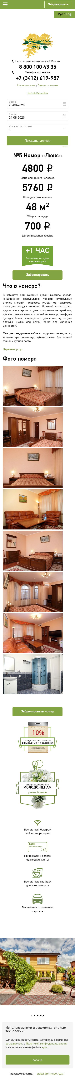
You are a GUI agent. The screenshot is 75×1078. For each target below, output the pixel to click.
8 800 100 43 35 (37, 67)
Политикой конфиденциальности (47, 1043)
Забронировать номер (37, 711)
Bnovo (65, 147)
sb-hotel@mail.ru (37, 93)
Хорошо (37, 1059)
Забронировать (58, 4)
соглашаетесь (15, 1043)
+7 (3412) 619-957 (37, 78)
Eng (68, 14)
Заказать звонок (48, 85)
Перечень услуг (12, 349)
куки (45, 1047)
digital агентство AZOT (51, 1073)
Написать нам (26, 85)
